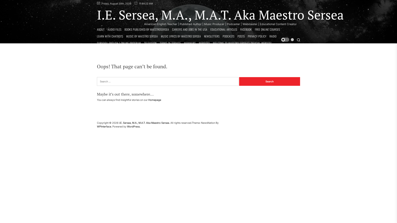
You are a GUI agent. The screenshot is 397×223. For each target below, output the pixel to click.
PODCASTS (228, 36)
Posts (241, 36)
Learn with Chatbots (110, 36)
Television (150, 43)
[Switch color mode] (287, 39)
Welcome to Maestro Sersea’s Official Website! (242, 43)
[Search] (298, 39)
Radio (273, 36)
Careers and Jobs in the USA (189, 29)
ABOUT (101, 29)
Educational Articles (223, 29)
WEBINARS (190, 43)
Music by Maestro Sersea (142, 36)
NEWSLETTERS (212, 36)
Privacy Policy (257, 36)
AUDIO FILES (114, 29)
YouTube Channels (108, 50)
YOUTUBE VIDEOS (132, 50)
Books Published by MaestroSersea (147, 29)
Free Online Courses (267, 29)
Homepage (154, 99)
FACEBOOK (246, 29)
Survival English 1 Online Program (119, 43)
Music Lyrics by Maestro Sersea (181, 36)
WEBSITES (204, 43)
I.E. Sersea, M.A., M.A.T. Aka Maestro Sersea (220, 14)
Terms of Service (170, 43)
